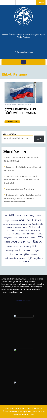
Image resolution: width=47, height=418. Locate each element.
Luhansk (32, 238)
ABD (12, 214)
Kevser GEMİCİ (24, 104)
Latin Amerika (23, 238)
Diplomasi (34, 227)
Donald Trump (12, 230)
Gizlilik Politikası (23, 301)
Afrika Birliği (28, 215)
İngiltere (38, 258)
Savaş (9, 246)
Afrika (19, 215)
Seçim (16, 246)
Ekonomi (37, 230)
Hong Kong (8, 238)
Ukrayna (35, 250)
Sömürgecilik (12, 251)
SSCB (35, 246)
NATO (39, 237)
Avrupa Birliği (30, 220)
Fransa (17, 233)
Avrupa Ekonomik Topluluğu (12, 224)
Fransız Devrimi (28, 234)
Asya (7, 221)
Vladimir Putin (10, 258)
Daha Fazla (14, 122)
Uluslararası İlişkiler (19, 254)
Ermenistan (7, 234)
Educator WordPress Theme (19, 408)
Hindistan (39, 234)
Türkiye (24, 250)
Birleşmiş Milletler (14, 227)
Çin (30, 258)
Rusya (37, 241)
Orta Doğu (10, 241)
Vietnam (34, 254)
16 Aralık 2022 (10, 104)
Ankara (38, 216)
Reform (29, 242)
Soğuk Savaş (25, 246)
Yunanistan (22, 258)
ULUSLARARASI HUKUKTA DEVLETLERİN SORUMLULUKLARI (21, 159)
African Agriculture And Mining (20, 189)
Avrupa (14, 220)
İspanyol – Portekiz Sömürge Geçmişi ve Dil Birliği (22, 169)
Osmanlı (22, 242)
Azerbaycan (27, 224)
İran (19, 261)
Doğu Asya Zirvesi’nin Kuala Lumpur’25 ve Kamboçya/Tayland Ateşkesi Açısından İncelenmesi (22, 198)
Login (42, 2)
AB (6, 216)
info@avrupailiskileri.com (23, 52)
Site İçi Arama (9, 134)
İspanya (25, 261)
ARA (39, 138)
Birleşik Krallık (37, 224)
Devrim (25, 227)
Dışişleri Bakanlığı (26, 230)
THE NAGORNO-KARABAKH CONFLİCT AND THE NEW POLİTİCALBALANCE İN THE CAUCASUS (22, 179)
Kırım (16, 238)
